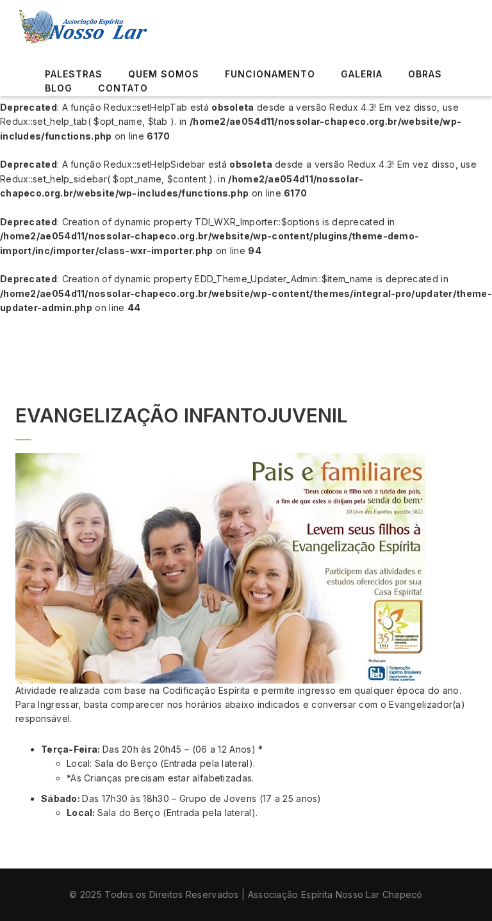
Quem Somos (163, 73)
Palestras (73, 73)
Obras (425, 73)
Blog (58, 88)
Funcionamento (270, 73)
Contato (123, 88)
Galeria (361, 73)
